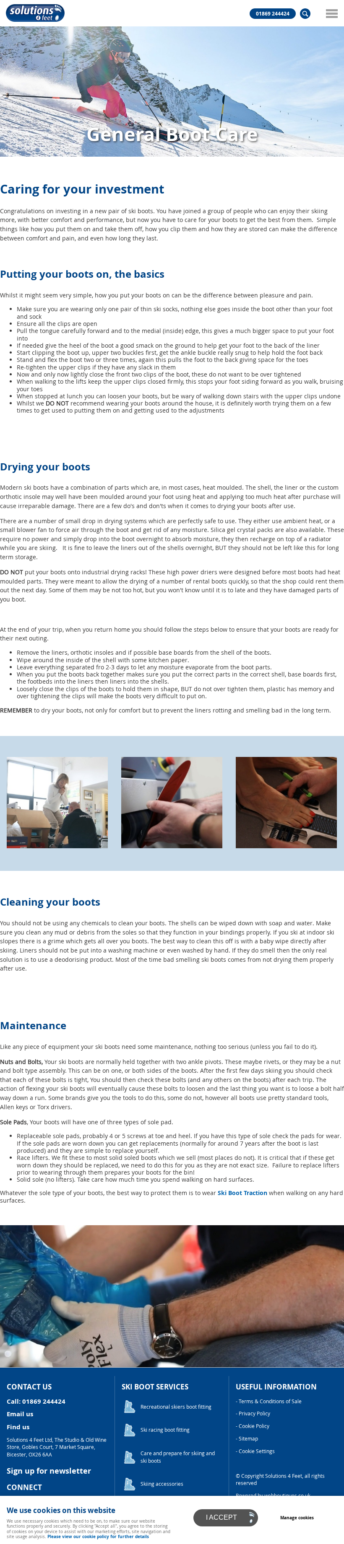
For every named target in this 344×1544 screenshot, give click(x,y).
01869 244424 (272, 13)
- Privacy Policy (253, 1413)
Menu (331, 13)
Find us (18, 1427)
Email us (20, 1414)
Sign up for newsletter (49, 1471)
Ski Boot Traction (242, 1193)
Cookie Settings (257, 1451)
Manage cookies (297, 1518)
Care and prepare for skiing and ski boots (178, 1457)
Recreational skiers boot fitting (176, 1406)
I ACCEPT (221, 1517)
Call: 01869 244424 (36, 1401)
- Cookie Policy (252, 1426)
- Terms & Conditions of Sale (269, 1401)
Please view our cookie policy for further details (98, 1536)
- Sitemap (247, 1438)
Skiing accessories (162, 1483)
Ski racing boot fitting (165, 1429)
